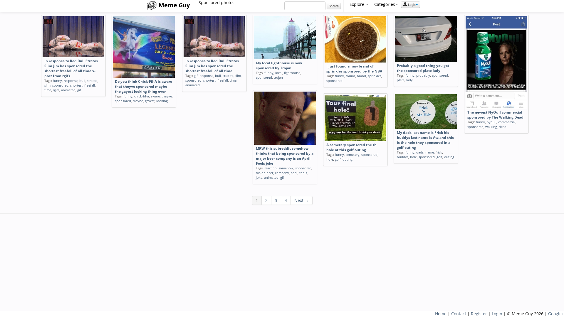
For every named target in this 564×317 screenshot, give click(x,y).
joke (259, 177)
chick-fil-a (141, 96)
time (47, 90)
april (294, 173)
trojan (278, 77)
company (282, 173)
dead (502, 126)
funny (57, 80)
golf (439, 157)
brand (361, 76)
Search (334, 6)
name (429, 152)
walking (491, 126)
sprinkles (374, 76)
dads (420, 152)
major (260, 173)
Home (440, 313)
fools (303, 173)
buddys (402, 157)
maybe (138, 101)
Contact (458, 313)
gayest (150, 101)
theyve (167, 96)
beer (269, 173)
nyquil (491, 122)
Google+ (556, 313)
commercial (507, 122)
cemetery (353, 154)
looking (162, 101)
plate (400, 80)
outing (449, 157)
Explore (357, 4)
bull (82, 80)
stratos (92, 80)
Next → (301, 200)
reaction (270, 168)
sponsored (60, 85)
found (350, 76)
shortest (76, 85)
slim (47, 85)
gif (79, 90)
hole (413, 157)
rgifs (56, 90)
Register (479, 313)
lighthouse (292, 72)
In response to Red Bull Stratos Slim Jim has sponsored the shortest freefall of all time (212, 66)
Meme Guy (173, 5)
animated (68, 90)
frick (439, 152)
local (278, 72)
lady (409, 80)
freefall (89, 85)
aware (155, 96)
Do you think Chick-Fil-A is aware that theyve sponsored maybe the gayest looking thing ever (143, 86)
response (71, 80)
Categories (384, 4)
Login (411, 4)
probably (423, 75)
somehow (285, 168)
